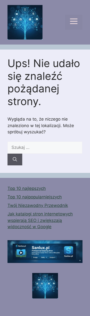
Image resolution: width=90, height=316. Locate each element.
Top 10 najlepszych (27, 188)
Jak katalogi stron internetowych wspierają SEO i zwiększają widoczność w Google (40, 220)
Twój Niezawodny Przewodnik (38, 205)
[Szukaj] (15, 160)
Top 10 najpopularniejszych (35, 196)
